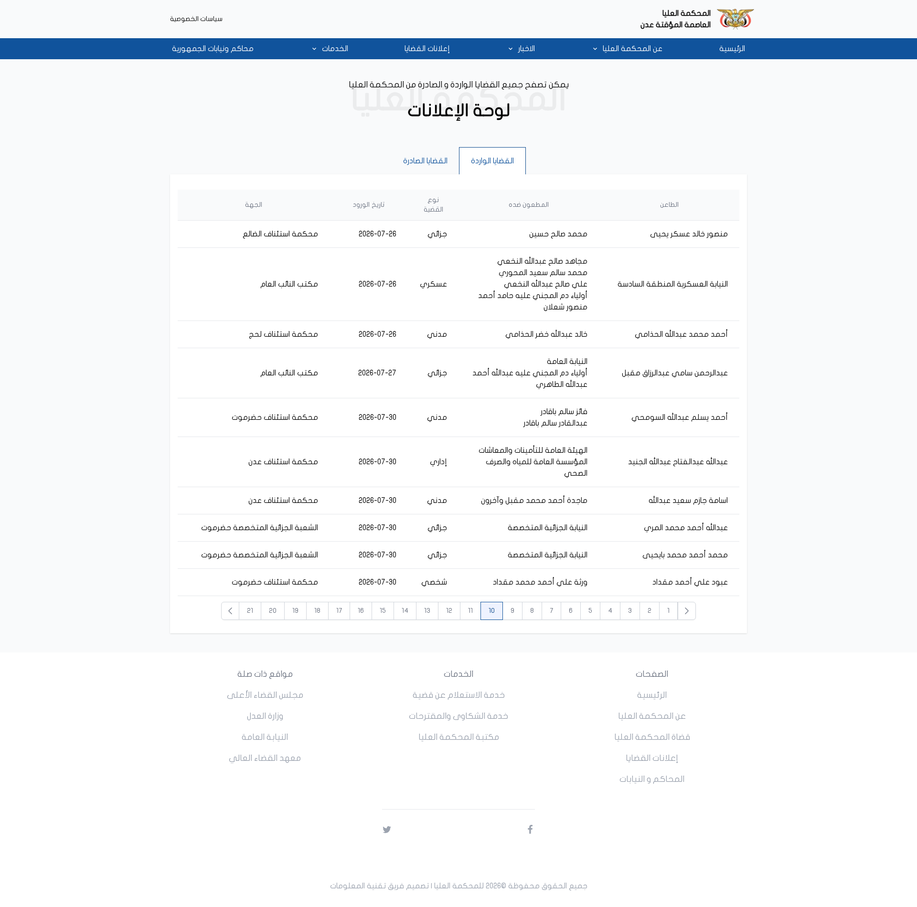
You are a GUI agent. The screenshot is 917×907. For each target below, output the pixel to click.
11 (470, 610)
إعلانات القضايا (427, 49)
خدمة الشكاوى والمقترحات (458, 716)
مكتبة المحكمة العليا (458, 737)
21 (250, 610)
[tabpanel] (458, 404)
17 (339, 610)
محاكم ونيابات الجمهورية (213, 49)
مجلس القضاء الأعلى (265, 695)
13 (427, 610)
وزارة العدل (265, 716)
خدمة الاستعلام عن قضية (459, 695)
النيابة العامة (265, 737)
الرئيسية (732, 49)
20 (273, 610)
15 (383, 610)
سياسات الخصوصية (196, 18)
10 (492, 610)
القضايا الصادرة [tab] (425, 161)
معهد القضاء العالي (265, 758)
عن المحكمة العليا (652, 716)
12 (449, 610)
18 (317, 610)
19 (295, 610)
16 (361, 610)
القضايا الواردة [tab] (492, 161)
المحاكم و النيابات (651, 779)
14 (405, 610)
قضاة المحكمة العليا (652, 737)
